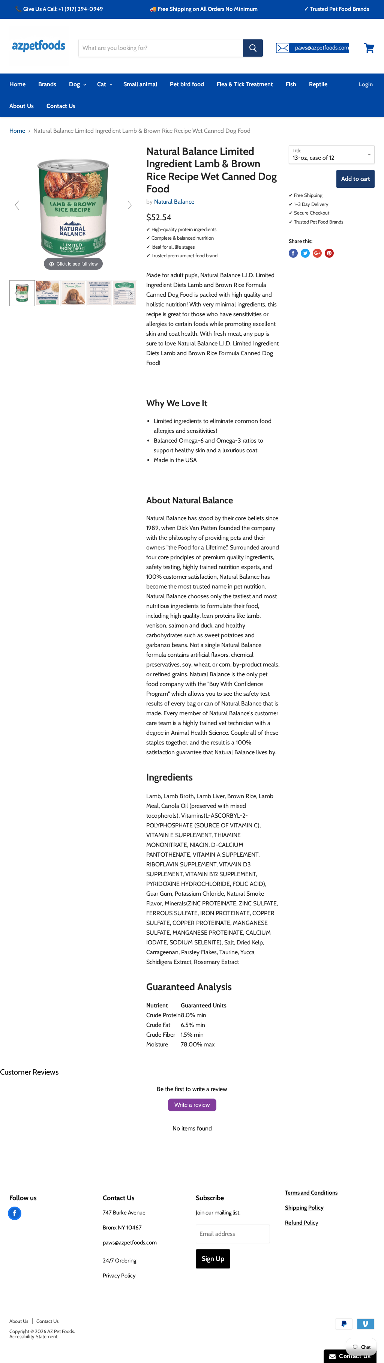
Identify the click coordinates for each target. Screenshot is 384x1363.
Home (17, 84)
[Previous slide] (16, 205)
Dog (75, 84)
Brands (47, 84)
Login (366, 84)
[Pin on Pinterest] (329, 253)
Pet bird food (187, 84)
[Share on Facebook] (293, 253)
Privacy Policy (119, 1275)
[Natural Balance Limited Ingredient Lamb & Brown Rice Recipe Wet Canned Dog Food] (22, 292)
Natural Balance (174, 201)
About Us (21, 106)
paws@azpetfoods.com (130, 1242)
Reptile (318, 84)
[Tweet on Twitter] (305, 253)
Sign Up (213, 1259)
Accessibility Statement (33, 1336)
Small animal (140, 84)
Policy (301, 1222)
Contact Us (60, 106)
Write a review (192, 1104)
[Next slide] (129, 205)
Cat (102, 84)
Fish (291, 84)
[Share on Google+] (317, 253)
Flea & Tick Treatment (245, 84)
